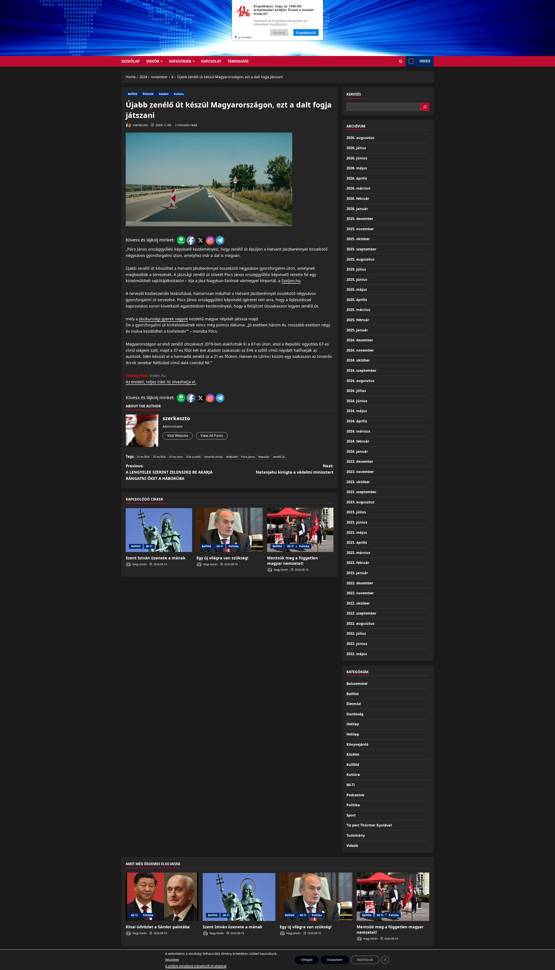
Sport (351, 815)
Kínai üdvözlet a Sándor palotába (158, 926)
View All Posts (212, 435)
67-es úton (176, 457)
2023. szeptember (361, 491)
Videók (152, 61)
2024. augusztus (360, 380)
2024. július (356, 390)
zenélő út (279, 457)
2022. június (356, 643)
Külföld (352, 764)
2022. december (359, 583)
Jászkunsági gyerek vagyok (163, 318)
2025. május (356, 289)
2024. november (360, 350)
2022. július (356, 633)
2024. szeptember (361, 370)
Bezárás (279, 32)
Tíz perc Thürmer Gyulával (369, 825)
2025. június (356, 279)
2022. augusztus (360, 623)
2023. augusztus (360, 502)
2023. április (356, 542)
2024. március (358, 431)
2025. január (357, 330)
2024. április (356, 421)
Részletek (172, 960)
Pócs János (248, 457)
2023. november (360, 471)
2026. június (356, 158)
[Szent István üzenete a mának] (159, 530)
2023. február (357, 562)
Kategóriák (180, 61)
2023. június (356, 522)
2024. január (357, 451)
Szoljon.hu (290, 280)
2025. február (357, 319)
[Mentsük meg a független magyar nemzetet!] (300, 530)
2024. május (356, 410)
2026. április (356, 178)
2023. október (358, 481)
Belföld (132, 94)
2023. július (356, 512)
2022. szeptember (361, 613)
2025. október (358, 238)
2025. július (356, 269)
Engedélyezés (306, 32)
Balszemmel (356, 683)
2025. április (356, 299)
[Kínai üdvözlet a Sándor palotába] (162, 897)
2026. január (357, 208)
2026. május (356, 168)
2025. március (358, 309)
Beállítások (365, 960)
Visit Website (177, 435)
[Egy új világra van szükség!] (229, 530)
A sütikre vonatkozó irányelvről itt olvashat (196, 966)
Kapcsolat (211, 61)
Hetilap (352, 724)
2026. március (358, 188)
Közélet (163, 94)
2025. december (359, 218)
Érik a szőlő (193, 457)
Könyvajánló (357, 744)
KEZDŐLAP (130, 61)
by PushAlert (244, 37)
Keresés (353, 94)
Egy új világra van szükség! (222, 557)
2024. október (358, 360)
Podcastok (355, 795)
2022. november (360, 593)
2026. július (356, 147)
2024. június (356, 400)
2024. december (359, 340)
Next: (294, 469)
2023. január (357, 572)
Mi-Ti (149, 546)
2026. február (357, 198)
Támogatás (238, 61)
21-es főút (143, 457)
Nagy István (139, 564)
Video (425, 61)
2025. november (360, 228)
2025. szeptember (361, 249)
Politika (233, 546)
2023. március (358, 552)
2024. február (357, 441)
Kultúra (179, 94)
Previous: (169, 472)
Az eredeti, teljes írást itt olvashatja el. (161, 381)
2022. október (358, 603)
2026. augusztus (360, 137)
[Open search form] (400, 61)
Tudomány (355, 835)
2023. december (359, 461)
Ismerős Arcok (213, 457)
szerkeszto (140, 125)
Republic (263, 457)
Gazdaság (354, 714)
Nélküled (232, 457)
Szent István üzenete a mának (155, 557)
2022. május (356, 653)
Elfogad (306, 960)
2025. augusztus (360, 259)
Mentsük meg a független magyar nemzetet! (292, 560)
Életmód (148, 94)
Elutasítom (335, 960)
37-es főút (159, 457)
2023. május (356, 532)
